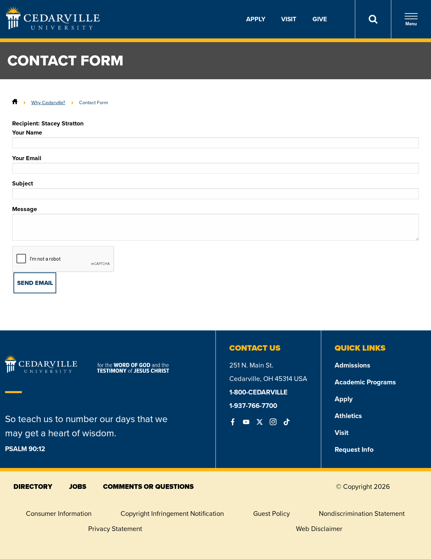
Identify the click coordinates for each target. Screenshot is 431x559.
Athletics (348, 416)
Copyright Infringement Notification (172, 513)
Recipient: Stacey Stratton (48, 123)
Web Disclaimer (319, 529)
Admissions (352, 365)
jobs (77, 486)
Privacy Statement (115, 529)
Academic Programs (365, 382)
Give (319, 19)
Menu (411, 23)
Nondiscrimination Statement (362, 513)
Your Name (27, 132)
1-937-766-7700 (253, 406)
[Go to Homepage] (53, 27)
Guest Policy (271, 513)
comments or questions (148, 486)
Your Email (26, 158)
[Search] (373, 19)
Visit (288, 19)
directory (32, 486)
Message (24, 209)
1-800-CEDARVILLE (258, 392)
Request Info (354, 449)
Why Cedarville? (48, 102)
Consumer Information (59, 513)
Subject (22, 183)
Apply (255, 19)
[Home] (15, 102)
